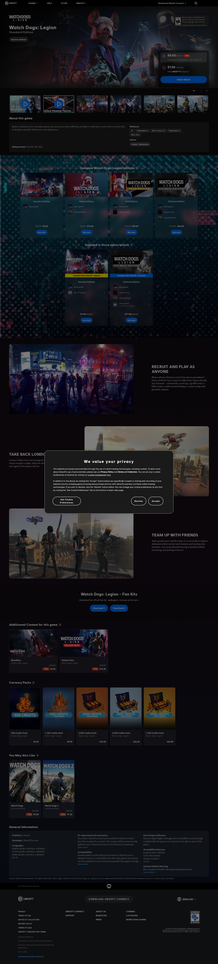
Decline (138, 501)
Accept (156, 501)
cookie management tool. (99, 475)
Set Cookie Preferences (66, 501)
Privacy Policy (107, 472)
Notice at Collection (127, 472)
